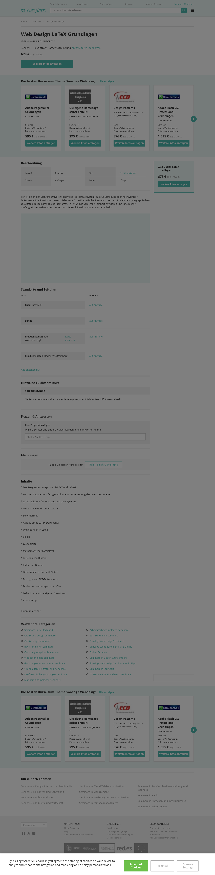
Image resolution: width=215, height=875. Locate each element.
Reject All (162, 866)
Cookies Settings (188, 865)
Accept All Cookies (136, 865)
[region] (107, 864)
